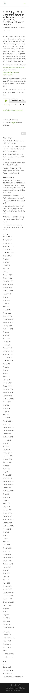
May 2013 (6, 500)
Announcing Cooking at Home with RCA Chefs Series (13, 219)
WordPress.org (7, 673)
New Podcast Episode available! (13, 110)
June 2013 (6, 497)
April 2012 (6, 542)
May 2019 (6, 303)
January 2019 (7, 316)
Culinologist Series (9, 638)
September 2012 (8, 526)
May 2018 (6, 335)
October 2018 (7, 326)
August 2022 (7, 237)
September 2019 (8, 291)
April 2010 (6, 618)
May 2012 (6, 538)
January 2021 (7, 240)
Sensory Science (8, 654)
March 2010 (7, 621)
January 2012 (7, 551)
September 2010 (8, 602)
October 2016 (7, 396)
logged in (14, 123)
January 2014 (7, 478)
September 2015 (8, 437)
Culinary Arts (7, 634)
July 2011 (6, 570)
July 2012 (6, 532)
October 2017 (7, 357)
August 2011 (7, 567)
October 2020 (7, 249)
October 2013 (7, 488)
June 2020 (6, 262)
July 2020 (6, 259)
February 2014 (7, 475)
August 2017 (7, 364)
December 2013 (8, 481)
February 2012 (7, 548)
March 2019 (6, 310)
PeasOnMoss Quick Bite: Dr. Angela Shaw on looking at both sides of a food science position (14, 148)
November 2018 (8, 322)
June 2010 (6, 611)
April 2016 (6, 415)
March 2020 (7, 272)
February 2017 (7, 383)
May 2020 (6, 265)
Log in (5, 664)
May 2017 (6, 373)
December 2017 (8, 351)
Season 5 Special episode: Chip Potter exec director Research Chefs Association (14, 157)
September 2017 (8, 361)
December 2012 (8, 516)
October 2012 (7, 523)
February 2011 (7, 586)
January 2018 (7, 348)
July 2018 (6, 332)
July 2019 (6, 297)
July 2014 (6, 465)
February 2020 (8, 275)
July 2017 (6, 367)
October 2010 (7, 599)
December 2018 (8, 319)
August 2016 (7, 402)
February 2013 (7, 510)
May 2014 (6, 472)
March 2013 (6, 507)
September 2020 (8, 253)
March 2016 (6, 418)
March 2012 (6, 545)
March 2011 (6, 583)
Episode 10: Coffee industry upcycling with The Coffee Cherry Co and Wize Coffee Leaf (13, 170)
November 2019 (8, 284)
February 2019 (7, 313)
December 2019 (8, 281)
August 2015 (7, 440)
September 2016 (8, 399)
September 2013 (8, 491)
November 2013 (8, 484)
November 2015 (8, 430)
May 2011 (6, 577)
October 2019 (7, 288)
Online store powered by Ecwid (13, 677)
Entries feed (7, 667)
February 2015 (7, 453)
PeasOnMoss (7, 647)
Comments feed (8, 670)
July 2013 (6, 494)
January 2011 (7, 589)
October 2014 (7, 459)
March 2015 (6, 450)
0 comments (6, 30)
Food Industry (7, 641)
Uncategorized (7, 657)
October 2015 (7, 434)
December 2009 (8, 627)
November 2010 (8, 596)
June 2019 (6, 300)
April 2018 (6, 338)
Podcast (23, 27)
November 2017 (8, 354)
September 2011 (8, 564)
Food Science (7, 644)
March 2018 (6, 342)
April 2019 (6, 307)
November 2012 (8, 519)
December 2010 (8, 592)
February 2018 (7, 345)
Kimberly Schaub (8, 27)
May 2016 (6, 411)
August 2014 (7, 462)
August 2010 (7, 605)
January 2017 (7, 386)
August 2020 (7, 256)
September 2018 (8, 329)
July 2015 (6, 443)
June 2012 (6, 535)
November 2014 (8, 456)
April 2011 (6, 580)
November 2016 (8, 392)
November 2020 (8, 246)
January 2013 (7, 513)
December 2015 (8, 427)
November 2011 (8, 557)
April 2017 (6, 377)
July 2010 (6, 608)
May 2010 (6, 615)
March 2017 (6, 380)
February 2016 (7, 421)
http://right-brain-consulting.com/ (14, 67)
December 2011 (8, 554)
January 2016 (7, 424)
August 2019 (7, 294)
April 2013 (6, 503)
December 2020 (8, 243)
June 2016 (6, 408)
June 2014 (6, 469)
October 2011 (7, 561)
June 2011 (6, 573)
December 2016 (8, 389)
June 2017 (6, 370)
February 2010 (7, 624)
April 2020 (6, 268)
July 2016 (6, 405)
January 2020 (7, 278)
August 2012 (7, 529)
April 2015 (6, 446)
